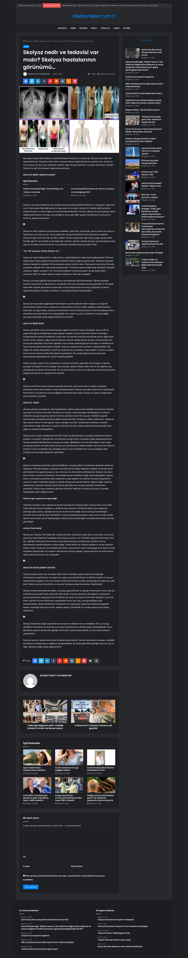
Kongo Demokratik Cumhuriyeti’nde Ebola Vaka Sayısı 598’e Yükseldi (68, 798)
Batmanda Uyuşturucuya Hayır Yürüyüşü (144, 252)
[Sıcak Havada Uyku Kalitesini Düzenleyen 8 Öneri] (101, 757)
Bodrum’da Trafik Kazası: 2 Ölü (149, 173)
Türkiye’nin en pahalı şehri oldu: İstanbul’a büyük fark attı (151, 119)
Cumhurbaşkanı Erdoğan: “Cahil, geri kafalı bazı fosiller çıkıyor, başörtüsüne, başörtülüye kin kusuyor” (153, 211)
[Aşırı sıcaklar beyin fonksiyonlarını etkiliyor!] (37, 757)
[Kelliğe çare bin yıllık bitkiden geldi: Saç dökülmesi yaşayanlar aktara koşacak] (101, 785)
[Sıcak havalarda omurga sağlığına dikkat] (69, 757)
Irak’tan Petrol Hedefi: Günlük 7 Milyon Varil (151, 184)
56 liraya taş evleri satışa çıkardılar (150, 161)
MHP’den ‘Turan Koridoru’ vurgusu (149, 196)
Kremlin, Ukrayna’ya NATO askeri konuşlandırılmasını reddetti (140, 140)
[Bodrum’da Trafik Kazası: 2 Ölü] (132, 175)
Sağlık (94, 28)
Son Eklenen (145, 40)
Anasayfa (62, 28)
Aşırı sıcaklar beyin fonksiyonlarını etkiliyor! (34, 768)
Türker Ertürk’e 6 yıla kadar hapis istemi (143, 93)
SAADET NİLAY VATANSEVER (39, 74)
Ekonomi (83, 28)
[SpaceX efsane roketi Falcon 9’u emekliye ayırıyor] (132, 152)
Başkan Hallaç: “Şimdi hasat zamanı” (142, 110)
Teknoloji (105, 28)
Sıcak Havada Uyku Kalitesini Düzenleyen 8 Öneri (100, 768)
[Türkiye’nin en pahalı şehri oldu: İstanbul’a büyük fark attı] (132, 120)
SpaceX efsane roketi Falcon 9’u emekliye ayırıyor (151, 151)
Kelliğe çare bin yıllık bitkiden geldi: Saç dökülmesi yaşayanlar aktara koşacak (100, 798)
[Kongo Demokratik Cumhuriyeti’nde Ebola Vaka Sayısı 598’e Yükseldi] (69, 785)
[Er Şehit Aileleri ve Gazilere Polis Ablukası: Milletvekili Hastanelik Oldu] (132, 262)
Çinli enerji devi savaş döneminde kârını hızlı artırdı (151, 52)
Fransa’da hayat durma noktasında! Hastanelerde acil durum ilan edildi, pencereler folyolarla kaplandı (153, 229)
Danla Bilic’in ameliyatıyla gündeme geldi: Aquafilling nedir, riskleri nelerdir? (35, 798)
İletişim (126, 28)
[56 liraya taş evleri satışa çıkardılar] (132, 164)
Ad (25, 857)
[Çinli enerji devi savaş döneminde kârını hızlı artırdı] (132, 53)
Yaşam (116, 28)
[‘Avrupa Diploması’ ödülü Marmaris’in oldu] (132, 245)
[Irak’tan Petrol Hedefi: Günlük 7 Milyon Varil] (132, 187)
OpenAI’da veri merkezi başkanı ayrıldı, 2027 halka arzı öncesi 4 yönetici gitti (143, 101)
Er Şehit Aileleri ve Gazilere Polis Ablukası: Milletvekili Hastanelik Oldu (152, 263)
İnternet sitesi (76, 866)
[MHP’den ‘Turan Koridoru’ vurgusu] (132, 198)
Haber (73, 28)
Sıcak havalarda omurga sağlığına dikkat (66, 768)
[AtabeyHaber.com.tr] (94, 16)
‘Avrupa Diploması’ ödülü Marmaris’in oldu (152, 242)
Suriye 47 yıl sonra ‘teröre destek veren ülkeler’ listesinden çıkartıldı (143, 130)
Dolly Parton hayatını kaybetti (73, 5)
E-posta (27, 866)
